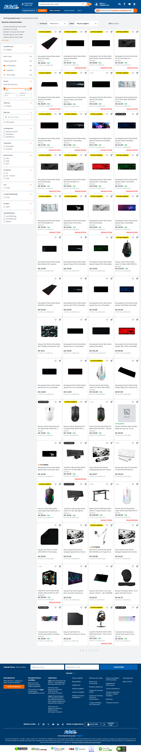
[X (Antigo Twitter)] (48, 724)
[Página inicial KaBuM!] (11, 7)
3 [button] (86, 650)
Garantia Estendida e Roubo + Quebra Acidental (112, 694)
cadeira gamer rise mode (13, 37)
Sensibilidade (9, 213)
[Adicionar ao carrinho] (60, 32)
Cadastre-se (104, 5)
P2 (7, 173)
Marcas (7, 112)
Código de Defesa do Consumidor (95, 703)
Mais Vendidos (55, 10)
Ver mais (5, 40)
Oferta (8, 106)
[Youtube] (53, 724)
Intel (7, 197)
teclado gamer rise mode (13, 34)
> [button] (95, 650)
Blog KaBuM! (76, 682)
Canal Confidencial (112, 689)
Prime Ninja (11, 75)
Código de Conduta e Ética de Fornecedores (96, 697)
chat (41, 689)
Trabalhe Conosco (112, 703)
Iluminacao (8, 155)
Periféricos (10, 137)
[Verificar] (21, 749)
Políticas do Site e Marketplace (78, 696)
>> (97, 650)
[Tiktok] (63, 724)
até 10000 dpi (11, 216)
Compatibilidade (11, 194)
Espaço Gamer (12, 132)
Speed (8, 221)
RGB (7, 161)
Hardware (9, 134)
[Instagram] (43, 724)
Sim (7, 164)
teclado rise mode (10, 29)
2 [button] (83, 650)
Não (7, 158)
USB (7, 178)
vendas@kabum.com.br (36, 693)
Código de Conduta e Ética (96, 691)
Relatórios (109, 699)
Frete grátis (11, 66)
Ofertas (7, 103)
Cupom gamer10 (10, 61)
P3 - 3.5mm (10, 176)
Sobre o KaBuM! (77, 678)
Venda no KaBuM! (78, 692)
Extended (9, 146)
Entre (102, 3)
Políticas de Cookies (96, 678)
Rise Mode (10, 122)
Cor (5, 185)
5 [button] (92, 650)
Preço (6, 81)
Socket (6, 204)
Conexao (7, 170)
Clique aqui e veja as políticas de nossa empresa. (86, 742)
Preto (8, 188)
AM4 (8, 207)
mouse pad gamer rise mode (14, 27)
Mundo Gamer (69, 10)
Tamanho (7, 143)
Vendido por (9, 46)
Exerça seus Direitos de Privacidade (112, 679)
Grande (9, 149)
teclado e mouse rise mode (13, 32)
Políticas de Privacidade (93, 682)
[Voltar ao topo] (70, 732)
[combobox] (63, 4)
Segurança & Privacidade (110, 684)
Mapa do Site (127, 682)
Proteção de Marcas (96, 687)
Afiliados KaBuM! (77, 689)
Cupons (42, 10)
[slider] (4, 88)
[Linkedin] (58, 724)
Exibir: (71, 23)
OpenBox (10, 70)
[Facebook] (39, 724)
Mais (80, 10)
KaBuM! (9, 50)
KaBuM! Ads (76, 685)
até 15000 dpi (11, 219)
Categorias (8, 128)
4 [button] (89, 650)
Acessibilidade (128, 678)
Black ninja (8, 56)
